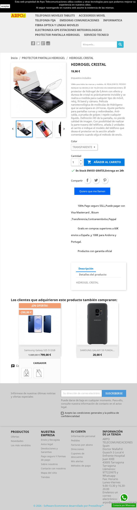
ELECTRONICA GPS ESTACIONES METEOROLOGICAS (68, 30)
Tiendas (45, 477)
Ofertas (15, 436)
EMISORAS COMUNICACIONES (79, 20)
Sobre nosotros (49, 464)
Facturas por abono (82, 444)
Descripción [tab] (86, 268)
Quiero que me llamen (92, 191)
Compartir (87, 180)
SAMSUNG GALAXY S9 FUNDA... (97, 350)
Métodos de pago (81, 465)
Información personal (83, 436)
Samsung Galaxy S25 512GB (39, 350)
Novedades (17, 441)
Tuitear (96, 180)
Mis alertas (77, 461)
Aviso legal (47, 444)
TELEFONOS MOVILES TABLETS (55, 15)
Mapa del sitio (49, 472)
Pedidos (75, 440)
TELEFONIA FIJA (45, 20)
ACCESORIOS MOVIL (92, 15)
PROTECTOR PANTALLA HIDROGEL (57, 35)
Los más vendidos (21, 445)
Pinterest (104, 180)
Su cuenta (78, 431)
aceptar (5, 6)
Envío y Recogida (50, 439)
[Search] (120, 44)
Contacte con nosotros (53, 468)
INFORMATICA (112, 20)
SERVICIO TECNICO (96, 35)
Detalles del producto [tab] (92, 274)
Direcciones (77, 449)
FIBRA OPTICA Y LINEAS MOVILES (57, 25)
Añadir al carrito (104, 162)
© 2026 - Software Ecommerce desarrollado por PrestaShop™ (68, 505)
